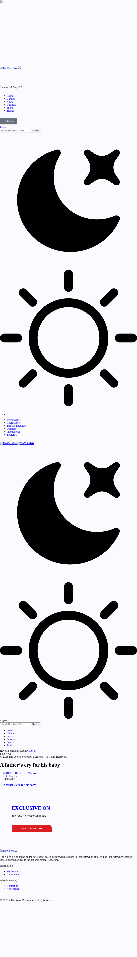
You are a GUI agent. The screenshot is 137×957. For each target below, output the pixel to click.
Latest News (10, 776)
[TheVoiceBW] (17, 443)
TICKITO (12, 434)
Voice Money (14, 419)
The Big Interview (16, 425)
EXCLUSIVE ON (31, 808)
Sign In (32, 750)
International (13, 431)
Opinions (11, 428)
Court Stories (14, 422)
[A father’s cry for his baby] (19, 773)
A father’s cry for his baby (19, 784)
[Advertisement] (68, 930)
